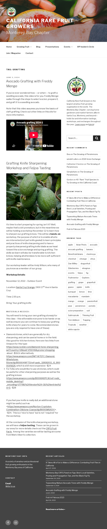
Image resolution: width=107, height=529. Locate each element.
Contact (29, 53)
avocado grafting (75, 249)
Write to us (10, 486)
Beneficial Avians (75, 254)
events (71, 273)
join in (91, 124)
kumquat (72, 292)
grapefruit (91, 282)
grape (81, 282)
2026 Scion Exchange (91, 159)
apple (70, 245)
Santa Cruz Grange (25, 287)
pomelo (92, 306)
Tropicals (72, 325)
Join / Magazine (13, 53)
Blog (38, 47)
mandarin (86, 296)
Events (67, 47)
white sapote (74, 329)
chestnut (72, 259)
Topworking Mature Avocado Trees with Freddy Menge (69, 483)
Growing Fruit (23, 47)
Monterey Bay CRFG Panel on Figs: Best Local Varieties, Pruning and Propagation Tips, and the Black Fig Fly (83, 209)
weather (83, 325)
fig (87, 273)
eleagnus (86, 268)
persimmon (80, 306)
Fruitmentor (73, 278)
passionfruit (92, 301)
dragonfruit (85, 263)
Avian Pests (81, 245)
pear (70, 306)
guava (70, 287)
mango (71, 301)
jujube (79, 287)
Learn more (80, 124)
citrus (92, 259)
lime (90, 292)
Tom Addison (73, 320)
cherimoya (91, 254)
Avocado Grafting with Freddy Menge (83, 224)
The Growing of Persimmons (85, 154)
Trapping (86, 320)
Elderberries (73, 268)
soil (88, 310)
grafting (71, 282)
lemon (82, 292)
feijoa (80, 273)
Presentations (52, 47)
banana (89, 249)
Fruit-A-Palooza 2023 (76, 229)
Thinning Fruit (88, 315)
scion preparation (75, 310)
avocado (93, 245)
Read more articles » (55, 509)
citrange (83, 259)
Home (9, 47)
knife (87, 287)
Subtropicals (73, 315)
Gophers (85, 278)
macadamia (73, 296)
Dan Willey (72, 263)
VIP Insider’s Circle (85, 47)
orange (81, 301)
